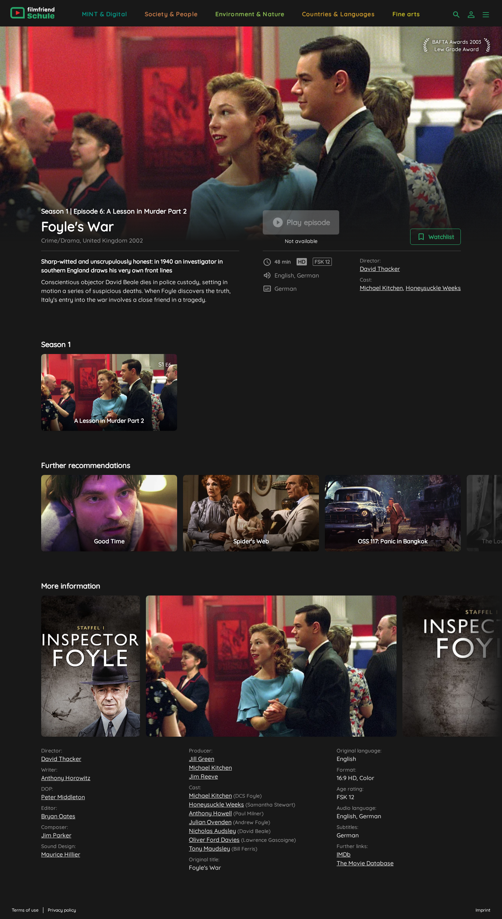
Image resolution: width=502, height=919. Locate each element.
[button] (485, 14)
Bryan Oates (58, 816)
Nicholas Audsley (212, 830)
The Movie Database (365, 863)
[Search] (456, 14)
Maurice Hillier (60, 854)
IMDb (344, 854)
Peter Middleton (63, 797)
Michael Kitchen (381, 288)
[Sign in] (471, 14)
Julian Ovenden (210, 822)
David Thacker (380, 268)
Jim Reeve (203, 776)
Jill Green (201, 758)
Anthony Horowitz (65, 778)
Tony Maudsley (209, 848)
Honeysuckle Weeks (433, 288)
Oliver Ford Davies (214, 839)
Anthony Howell (210, 813)
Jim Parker (56, 835)
